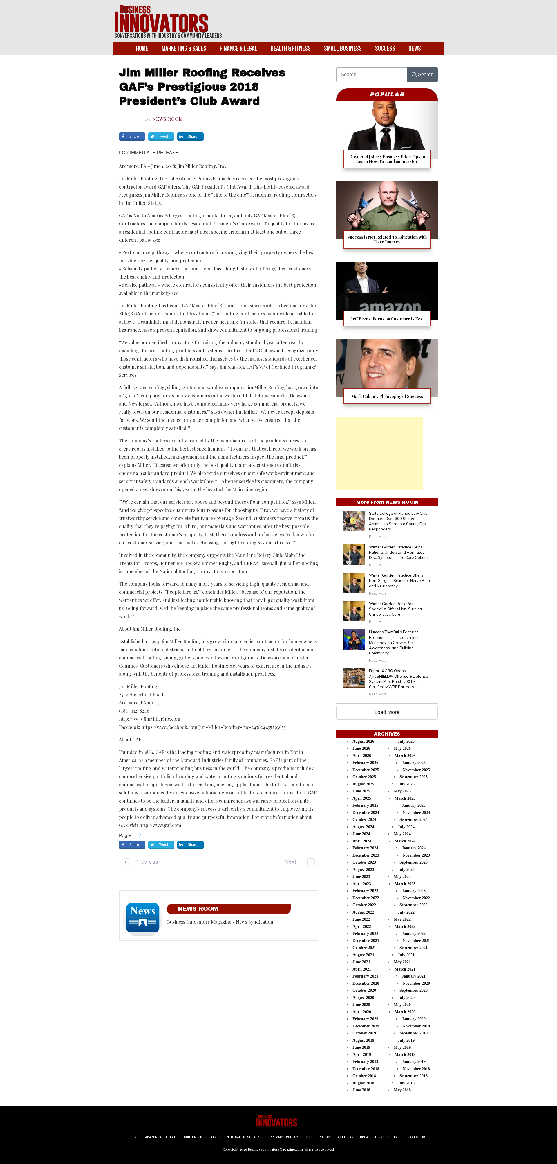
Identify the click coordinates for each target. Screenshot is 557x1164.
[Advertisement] (379, 453)
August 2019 (363, 1040)
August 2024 (363, 827)
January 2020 (414, 1019)
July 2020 (406, 998)
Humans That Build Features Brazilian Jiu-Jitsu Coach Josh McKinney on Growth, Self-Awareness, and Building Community (394, 642)
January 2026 (414, 763)
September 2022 (413, 905)
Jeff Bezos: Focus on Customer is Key (387, 297)
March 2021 (405, 969)
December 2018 (365, 1069)
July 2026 (406, 741)
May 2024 (402, 834)
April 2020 (361, 1012)
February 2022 (365, 933)
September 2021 (413, 948)
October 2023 (364, 862)
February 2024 (365, 848)
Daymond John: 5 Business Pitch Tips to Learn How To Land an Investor (387, 138)
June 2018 (361, 1090)
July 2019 (406, 1040)
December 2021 (365, 941)
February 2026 (365, 763)
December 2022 (365, 898)
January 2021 (414, 976)
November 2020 (416, 983)
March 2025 (405, 798)
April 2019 (361, 1054)
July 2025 (406, 784)
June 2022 (361, 919)
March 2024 (405, 841)
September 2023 (413, 862)
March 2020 (405, 1012)
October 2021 (364, 948)
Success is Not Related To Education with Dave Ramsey (387, 218)
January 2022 (414, 933)
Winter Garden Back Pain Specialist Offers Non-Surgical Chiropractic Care (396, 608)
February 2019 (365, 1061)
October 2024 (364, 819)
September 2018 (413, 1076)
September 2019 (413, 1033)
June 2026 (361, 748)
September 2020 (413, 990)
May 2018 (402, 1090)
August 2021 (363, 955)
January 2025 (414, 805)
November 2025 (416, 770)
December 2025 (365, 770)
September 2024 (413, 819)
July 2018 (406, 1083)
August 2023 (363, 869)
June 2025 (361, 791)
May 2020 (402, 1004)
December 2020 (365, 983)
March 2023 (405, 884)
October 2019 (364, 1033)
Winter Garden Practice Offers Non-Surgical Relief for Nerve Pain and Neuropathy (399, 580)
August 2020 (363, 998)
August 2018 (363, 1083)
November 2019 (416, 1026)
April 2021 (361, 969)
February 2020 (365, 1019)
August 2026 (363, 741)
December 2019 (365, 1026)
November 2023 (416, 855)
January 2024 (414, 848)
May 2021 (402, 962)
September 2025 (413, 777)
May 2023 (402, 876)
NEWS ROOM (167, 119)
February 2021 (365, 976)
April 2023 (361, 884)
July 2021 (406, 955)
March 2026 (405, 756)
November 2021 (416, 941)
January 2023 (414, 891)
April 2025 (361, 798)
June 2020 (361, 1004)
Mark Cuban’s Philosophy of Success (387, 375)
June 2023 (361, 876)
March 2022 (405, 926)
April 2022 (361, 926)
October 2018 (364, 1076)
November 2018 (416, 1069)
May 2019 (402, 1047)
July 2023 (406, 869)
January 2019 (414, 1061)
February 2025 (365, 805)
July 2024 (406, 827)
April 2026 (361, 756)
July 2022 (406, 912)
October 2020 (364, 990)
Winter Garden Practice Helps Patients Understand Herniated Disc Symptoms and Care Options (399, 552)
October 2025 (364, 777)
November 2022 (416, 898)
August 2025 (363, 784)
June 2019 (361, 1047)
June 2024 (361, 834)
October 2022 (364, 905)
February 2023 (365, 891)
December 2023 (365, 855)
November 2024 (416, 812)
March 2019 (405, 1054)
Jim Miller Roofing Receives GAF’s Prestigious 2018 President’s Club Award (202, 87)
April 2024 (361, 841)
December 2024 (365, 812)
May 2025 (402, 791)
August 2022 (363, 912)
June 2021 (361, 962)
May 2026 (402, 748)
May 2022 (402, 919)
